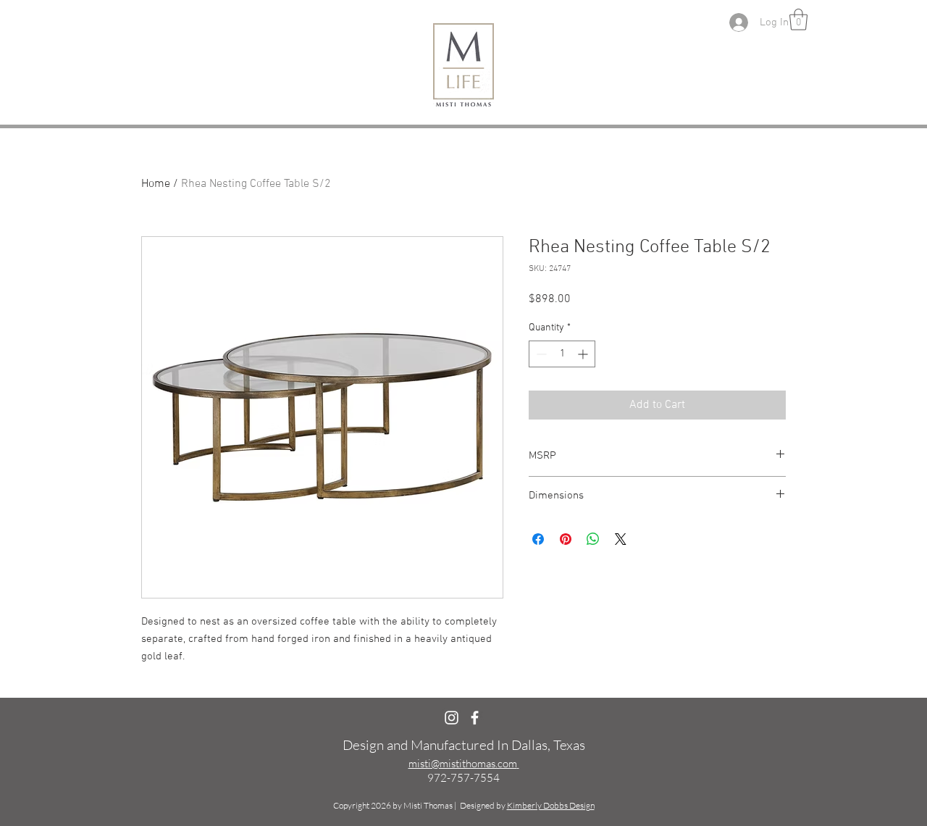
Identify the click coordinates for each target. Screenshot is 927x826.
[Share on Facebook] (538, 539)
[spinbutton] (562, 354)
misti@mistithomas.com (462, 763)
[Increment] (584, 354)
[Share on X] (620, 539)
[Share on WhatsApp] (593, 539)
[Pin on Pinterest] (565, 539)
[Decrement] (540, 354)
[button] (798, 19)
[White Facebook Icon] (475, 718)
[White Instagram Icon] (451, 718)
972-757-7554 (463, 778)
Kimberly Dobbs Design (551, 805)
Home (155, 184)
